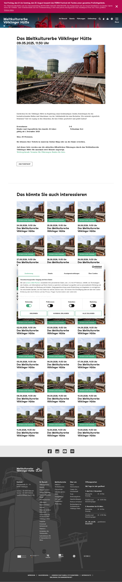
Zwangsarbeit (59, 496)
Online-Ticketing (45, 492)
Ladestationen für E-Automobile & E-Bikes (45, 538)
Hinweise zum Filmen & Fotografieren (65, 575)
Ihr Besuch (63, 18)
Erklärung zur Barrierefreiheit (61, 577)
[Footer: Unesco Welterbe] (61, 556)
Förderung (58, 504)
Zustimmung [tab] (29, 273)
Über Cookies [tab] (93, 273)
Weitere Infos (9, 10)
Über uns (73, 482)
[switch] (50, 305)
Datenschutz (86, 575)
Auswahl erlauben (61, 313)
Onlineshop (92, 18)
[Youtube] (65, 451)
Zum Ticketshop (24, 164)
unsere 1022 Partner (33, 282)
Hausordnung (43, 575)
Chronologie (59, 489)
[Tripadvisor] (72, 451)
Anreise (42, 507)
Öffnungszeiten (44, 484)
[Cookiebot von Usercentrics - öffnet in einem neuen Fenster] (93, 267)
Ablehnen (34, 313)
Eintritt (42, 487)
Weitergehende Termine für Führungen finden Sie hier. (41, 152)
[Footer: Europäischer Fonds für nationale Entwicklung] (22, 556)
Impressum (31, 575)
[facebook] (50, 451)
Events (72, 18)
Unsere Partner (44, 490)
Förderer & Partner (76, 501)
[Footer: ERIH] (74, 556)
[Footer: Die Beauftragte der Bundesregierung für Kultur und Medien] (35, 556)
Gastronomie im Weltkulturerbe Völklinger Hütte (45, 517)
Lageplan (42, 521)
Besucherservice (45, 499)
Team (71, 494)
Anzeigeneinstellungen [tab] (71, 273)
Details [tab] (50, 273)
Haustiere (43, 528)
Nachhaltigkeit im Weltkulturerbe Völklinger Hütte (75, 506)
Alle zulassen (88, 313)
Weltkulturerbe (60, 482)
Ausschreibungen (75, 499)
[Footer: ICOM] (87, 556)
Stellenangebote (75, 496)
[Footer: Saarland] (48, 556)
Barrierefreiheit (44, 505)
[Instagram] (57, 451)
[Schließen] (117, 6)
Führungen (81, 18)
